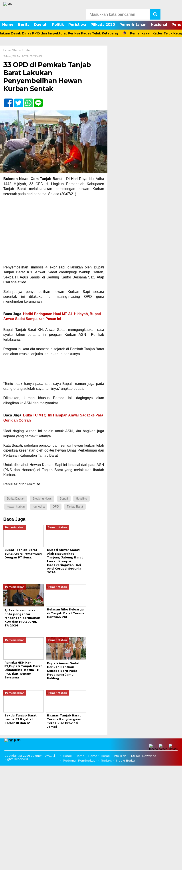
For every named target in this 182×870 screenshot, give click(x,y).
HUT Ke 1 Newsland (143, 756)
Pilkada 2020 (103, 24)
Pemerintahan (132, 24)
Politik (58, 24)
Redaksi (106, 760)
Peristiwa (77, 24)
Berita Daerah (15, 498)
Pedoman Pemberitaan (80, 760)
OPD (56, 506)
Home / (8, 50)
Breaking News (42, 498)
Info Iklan (120, 756)
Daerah (40, 24)
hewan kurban (16, 506)
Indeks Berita (125, 760)
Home (8, 24)
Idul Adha (39, 506)
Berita (24, 24)
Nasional (159, 24)
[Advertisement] (53, 232)
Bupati (64, 498)
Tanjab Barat (75, 506)
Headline (81, 498)
